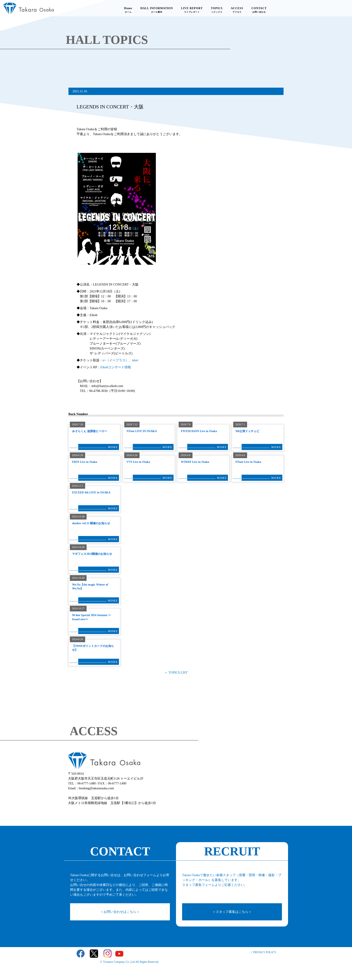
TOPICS (217, 10)
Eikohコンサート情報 (115, 367)
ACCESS (237, 10)
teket (135, 360)
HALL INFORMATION (156, 10)
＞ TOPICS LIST (176, 672)
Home (128, 10)
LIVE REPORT (192, 10)
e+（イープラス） (116, 360)
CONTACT (259, 10)
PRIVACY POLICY (264, 952)
